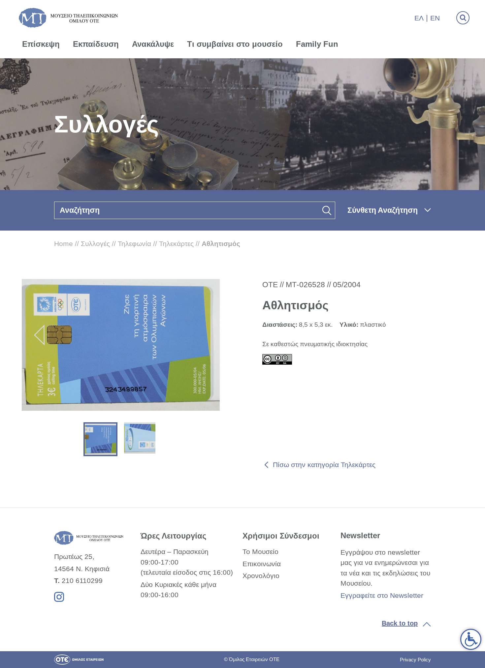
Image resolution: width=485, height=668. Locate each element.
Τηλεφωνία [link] (134, 243)
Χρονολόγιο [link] (260, 575)
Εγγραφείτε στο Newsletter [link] (381, 595)
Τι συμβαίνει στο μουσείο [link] (235, 44)
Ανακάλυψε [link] (153, 44)
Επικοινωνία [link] (261, 564)
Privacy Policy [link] (415, 659)
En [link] (435, 18)
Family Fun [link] (317, 44)
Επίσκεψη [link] (41, 44)
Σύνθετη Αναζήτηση (382, 210)
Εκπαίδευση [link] (96, 44)
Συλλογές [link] (95, 243)
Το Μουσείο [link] (260, 551)
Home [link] (63, 243)
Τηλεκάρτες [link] (176, 243)
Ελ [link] (419, 17)
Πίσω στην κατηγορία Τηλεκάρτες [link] (324, 464)
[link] (470, 639)
